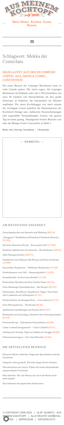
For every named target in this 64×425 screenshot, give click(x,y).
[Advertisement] (32, 179)
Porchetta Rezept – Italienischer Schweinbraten (24, 322)
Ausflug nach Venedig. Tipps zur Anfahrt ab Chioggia (27, 332)
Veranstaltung (28, 130)
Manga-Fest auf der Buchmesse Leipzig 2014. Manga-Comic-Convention (29, 76)
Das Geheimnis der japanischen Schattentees (23, 383)
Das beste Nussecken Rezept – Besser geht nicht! (25, 245)
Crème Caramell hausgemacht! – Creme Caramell (25, 327)
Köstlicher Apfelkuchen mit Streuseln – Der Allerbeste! (28, 250)
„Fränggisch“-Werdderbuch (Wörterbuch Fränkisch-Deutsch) (30, 237)
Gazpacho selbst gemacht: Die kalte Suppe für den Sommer (30, 362)
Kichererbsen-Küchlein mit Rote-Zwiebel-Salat (24, 282)
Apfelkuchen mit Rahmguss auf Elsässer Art (23, 310)
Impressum (26, 419)
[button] (6, 419)
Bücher (5, 130)
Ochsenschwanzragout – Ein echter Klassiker (23, 337)
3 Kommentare (43, 130)
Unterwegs (18, 130)
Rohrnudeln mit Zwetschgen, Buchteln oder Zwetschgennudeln (32, 314)
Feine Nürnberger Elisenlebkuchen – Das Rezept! (25, 287)
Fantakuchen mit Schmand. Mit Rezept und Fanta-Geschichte (31, 259)
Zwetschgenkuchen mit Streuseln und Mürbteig (24, 232)
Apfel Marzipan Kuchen (14, 254)
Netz (11, 130)
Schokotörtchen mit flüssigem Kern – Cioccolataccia (27, 300)
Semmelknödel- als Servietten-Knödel (20, 277)
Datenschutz (46, 419)
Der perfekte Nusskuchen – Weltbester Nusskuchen (26, 267)
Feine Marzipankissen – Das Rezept (19, 305)
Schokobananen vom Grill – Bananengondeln (24, 272)
